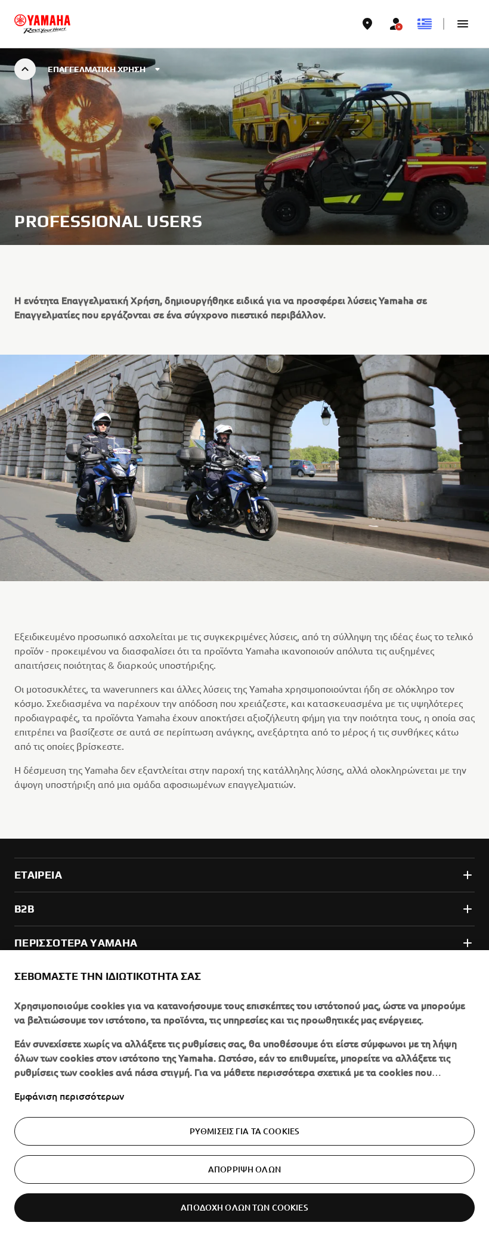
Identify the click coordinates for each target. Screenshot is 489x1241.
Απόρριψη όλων (244, 1169)
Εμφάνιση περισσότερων (69, 1095)
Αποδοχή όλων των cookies (244, 1207)
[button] (463, 24)
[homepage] (42, 24)
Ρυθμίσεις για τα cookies (244, 1131)
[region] (244, 1095)
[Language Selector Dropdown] (425, 24)
